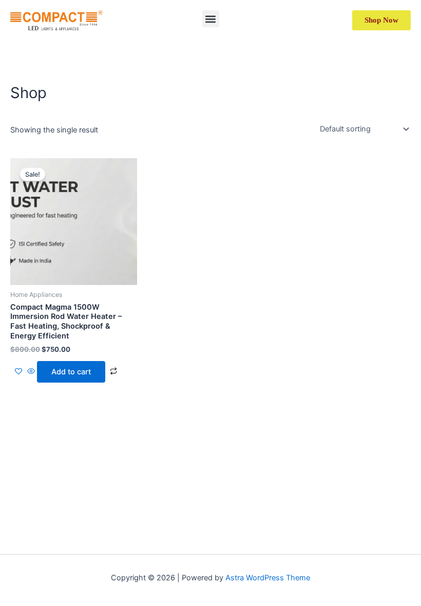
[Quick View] (31, 371)
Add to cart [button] (71, 371)
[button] (210, 18)
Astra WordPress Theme (267, 577)
